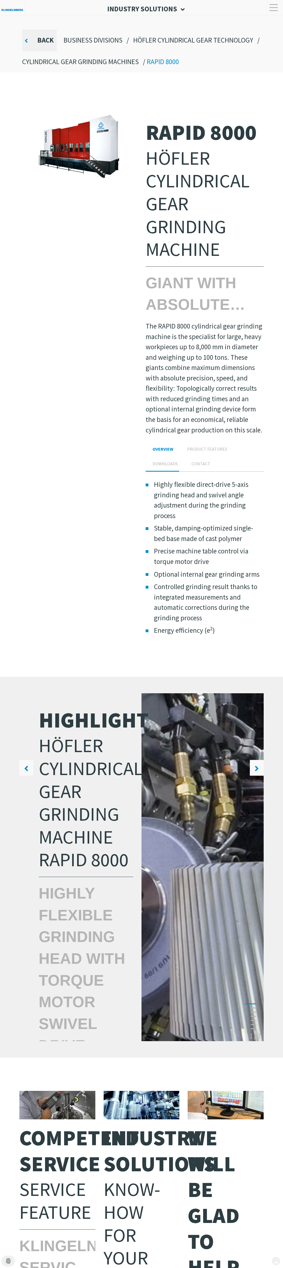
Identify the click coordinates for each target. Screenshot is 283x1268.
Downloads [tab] (165, 463)
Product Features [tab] (207, 449)
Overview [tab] (163, 449)
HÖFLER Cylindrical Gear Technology (193, 40)
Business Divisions (93, 40)
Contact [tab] (201, 463)
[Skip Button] (276, 1261)
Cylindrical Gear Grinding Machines (80, 61)
